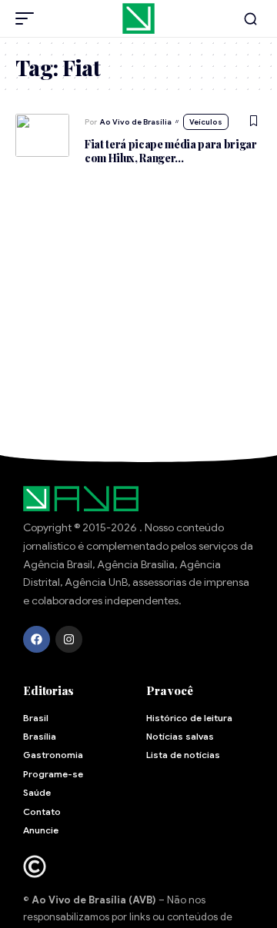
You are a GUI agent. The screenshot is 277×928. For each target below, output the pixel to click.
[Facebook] (36, 639)
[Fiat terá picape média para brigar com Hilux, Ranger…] (42, 135)
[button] (28, 18)
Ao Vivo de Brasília (136, 122)
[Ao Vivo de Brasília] (138, 18)
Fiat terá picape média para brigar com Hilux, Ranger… (171, 151)
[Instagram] (68, 639)
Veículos (205, 122)
